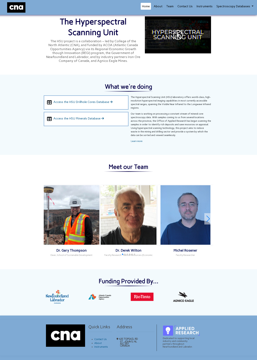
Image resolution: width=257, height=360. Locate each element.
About (158, 6)
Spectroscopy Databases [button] (233, 6)
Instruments (204, 6)
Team (170, 6)
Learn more (136, 141)
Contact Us (185, 6)
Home (146, 6)
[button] (208, 218)
